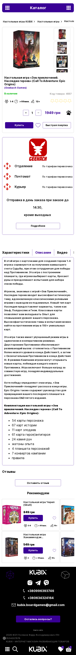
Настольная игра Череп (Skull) (39, 503)
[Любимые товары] (54, 518)
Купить (19, 125)
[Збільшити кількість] (26, 113)
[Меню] (7, 649)
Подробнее (38, 225)
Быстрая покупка (57, 125)
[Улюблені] (38, 125)
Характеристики (15, 252)
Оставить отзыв (38, 482)
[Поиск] (15, 649)
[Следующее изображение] (62, 34)
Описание (43, 252)
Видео (62, 252)
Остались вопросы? (38, 619)
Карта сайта (38, 630)
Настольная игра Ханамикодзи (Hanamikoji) (34, 536)
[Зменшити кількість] (38, 113)
